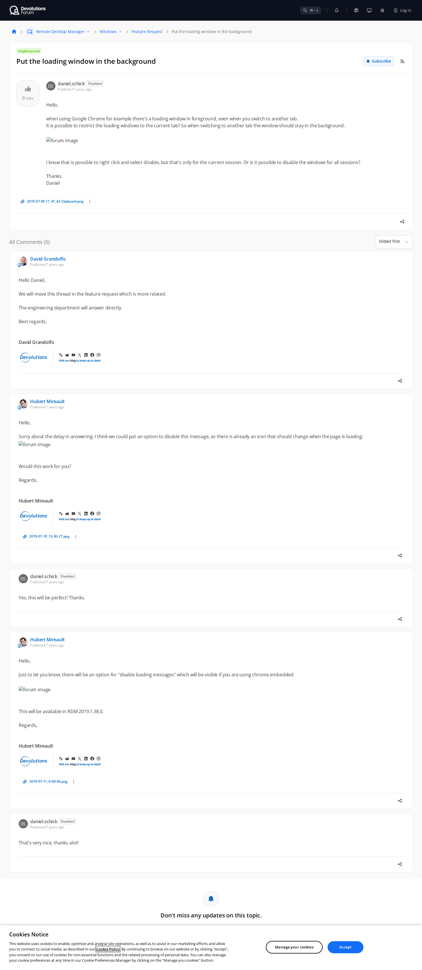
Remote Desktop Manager (60, 31)
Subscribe (381, 61)
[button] (404, 241)
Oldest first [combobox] (389, 241)
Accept (345, 947)
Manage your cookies (294, 947)
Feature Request (146, 31)
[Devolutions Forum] (28, 10)
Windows (108, 31)
